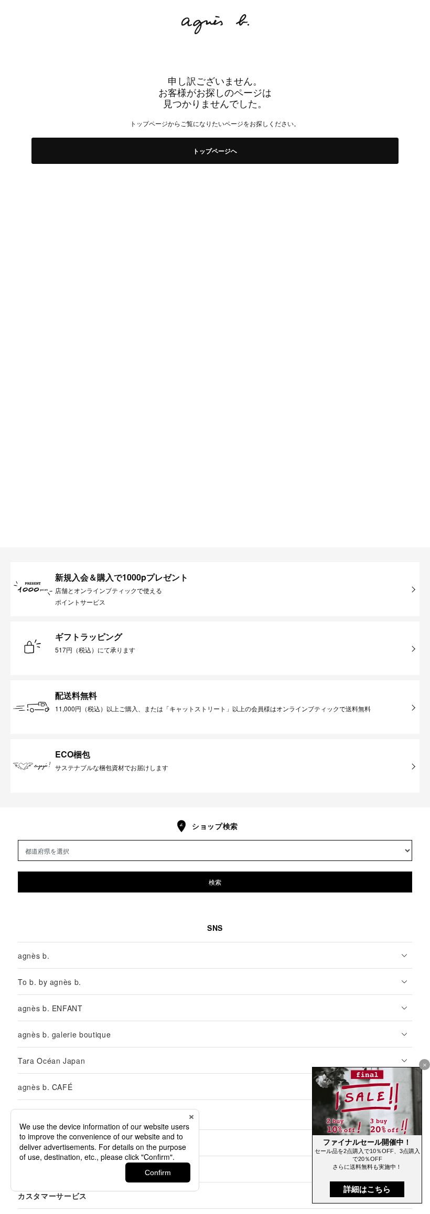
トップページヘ (215, 150)
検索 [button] (215, 881)
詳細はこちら (367, 1189)
